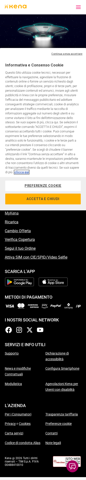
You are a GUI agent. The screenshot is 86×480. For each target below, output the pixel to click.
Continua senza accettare (66, 53)
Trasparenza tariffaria (61, 414)
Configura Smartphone (62, 368)
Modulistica (13, 384)
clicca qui (21, 172)
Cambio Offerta (18, 231)
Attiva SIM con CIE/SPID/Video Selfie (36, 257)
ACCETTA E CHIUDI (43, 199)
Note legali (53, 443)
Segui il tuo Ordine (20, 248)
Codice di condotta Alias (22, 443)
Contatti (51, 433)
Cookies (25, 424)
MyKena (12, 213)
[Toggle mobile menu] (78, 7)
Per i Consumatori (18, 414)
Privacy (10, 424)
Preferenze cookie (58, 424)
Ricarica (11, 222)
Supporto (12, 353)
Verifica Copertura (20, 239)
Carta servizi (14, 433)
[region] (43, 129)
